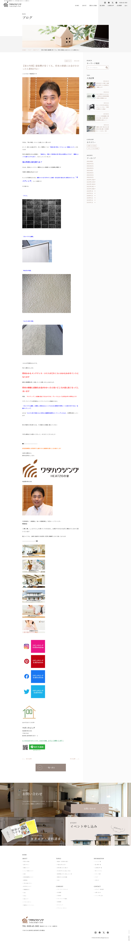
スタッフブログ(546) (93, 148)
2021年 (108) (90, 189)
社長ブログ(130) (92, 145)
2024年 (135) (90, 182)
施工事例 (102, 5)
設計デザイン (26, 864)
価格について (26, 867)
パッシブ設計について (28, 871)
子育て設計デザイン (27, 883)
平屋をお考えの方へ (61, 864)
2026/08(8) (90, 161)
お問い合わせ (98, 892)
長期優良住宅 (26, 889)
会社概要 (119, 5)
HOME (77, 5)
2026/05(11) (90, 168)
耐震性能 (25, 880)
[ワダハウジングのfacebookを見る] (109, 2)
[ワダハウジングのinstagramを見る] (105, 2)
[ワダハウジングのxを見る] (112, 2)
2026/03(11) (90, 173)
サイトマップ (60, 905)
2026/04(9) (90, 170)
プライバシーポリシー (62, 908)
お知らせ (97, 880)
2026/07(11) (90, 163)
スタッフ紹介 (98, 874)
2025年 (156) (90, 180)
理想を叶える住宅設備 (62, 877)
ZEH (24, 892)
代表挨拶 (59, 895)
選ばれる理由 (93, 5)
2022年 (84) (90, 186)
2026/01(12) (90, 177)
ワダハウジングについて (62, 889)
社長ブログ (68, 61)
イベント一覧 (98, 861)
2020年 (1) (90, 191)
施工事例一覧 (98, 864)
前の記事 (29, 759)
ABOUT (84, 5)
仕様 (24, 874)
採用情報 (59, 901)
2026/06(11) (90, 166)
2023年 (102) (90, 184)
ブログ (96, 877)
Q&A (126, 5)
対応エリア (25, 899)
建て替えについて (27, 886)
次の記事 (72, 759)
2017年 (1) (90, 193)
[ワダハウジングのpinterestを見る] (116, 2)
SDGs (24, 895)
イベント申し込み (99, 895)
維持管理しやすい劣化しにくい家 (64, 874)
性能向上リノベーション (28, 905)
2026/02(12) (90, 175)
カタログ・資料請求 (99, 889)
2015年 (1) (90, 198)
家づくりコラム (98, 871)
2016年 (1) (90, 195)
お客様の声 (111, 5)
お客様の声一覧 (98, 867)
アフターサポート (27, 902)
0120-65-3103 (123, 2)
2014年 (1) (90, 200)
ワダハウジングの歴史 (62, 898)
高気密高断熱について (28, 877)
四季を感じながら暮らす (62, 867)
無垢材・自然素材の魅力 (62, 861)
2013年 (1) (90, 202)
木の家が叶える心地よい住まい (64, 871)
